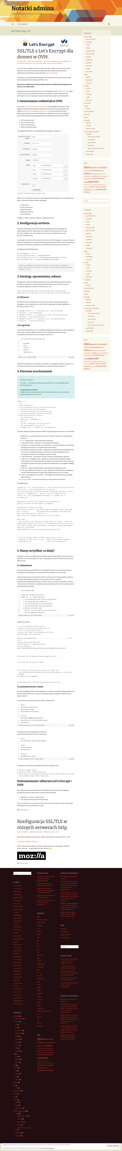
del (94, 170)
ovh (40, 63)
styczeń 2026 (17, 886)
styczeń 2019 (17, 930)
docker (23, 63)
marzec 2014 (17, 992)
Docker (37, 61)
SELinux (98, 187)
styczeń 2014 (17, 995)
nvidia (87, 126)
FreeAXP (104, 174)
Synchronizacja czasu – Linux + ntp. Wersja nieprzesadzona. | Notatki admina (69, 894)
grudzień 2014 (17, 977)
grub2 (88, 176)
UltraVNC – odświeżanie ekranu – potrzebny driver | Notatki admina (69, 905)
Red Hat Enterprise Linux (95, 148)
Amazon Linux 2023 (93, 136)
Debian (91, 170)
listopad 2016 (17, 950)
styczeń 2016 (17, 962)
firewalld (100, 174)
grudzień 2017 (17, 936)
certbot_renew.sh (23, 615)
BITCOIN (97, 168)
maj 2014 (15, 986)
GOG (87, 108)
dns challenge (64, 61)
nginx (40, 832)
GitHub (34, 357)
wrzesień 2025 (17, 888)
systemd (52, 63)
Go (86, 91)
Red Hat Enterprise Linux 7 (100, 184)
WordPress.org (65, 937)
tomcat (88, 66)
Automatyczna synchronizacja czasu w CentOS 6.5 (69, 898)
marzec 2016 (17, 959)
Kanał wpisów (64, 932)
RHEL (91, 187)
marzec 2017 (17, 947)
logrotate (86, 178)
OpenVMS (88, 151)
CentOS (103, 167)
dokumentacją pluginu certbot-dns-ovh (37, 111)
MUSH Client (89, 54)
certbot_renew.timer (24, 759)
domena (28, 63)
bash (87, 88)
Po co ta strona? (22, 24)
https (47, 832)
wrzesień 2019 (17, 918)
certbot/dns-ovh (63, 91)
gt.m (87, 77)
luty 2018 (15, 933)
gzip (92, 176)
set (101, 187)
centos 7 (86, 170)
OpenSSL (52, 832)
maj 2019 (15, 924)
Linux (40, 61)
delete (97, 170)
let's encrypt (34, 63)
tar (90, 189)
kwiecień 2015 (17, 968)
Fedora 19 (93, 174)
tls (56, 63)
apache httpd (35, 832)
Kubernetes (89, 51)
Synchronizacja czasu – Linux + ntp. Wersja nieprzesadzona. (69, 887)
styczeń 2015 (17, 974)
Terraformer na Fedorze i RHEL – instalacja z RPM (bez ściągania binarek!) (45, 878)
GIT (87, 45)
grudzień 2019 (17, 915)
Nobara (90, 145)
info (12, 24)
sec (85, 117)
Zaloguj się (64, 929)
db (84, 74)
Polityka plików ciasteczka (47, 1148)
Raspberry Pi (89, 129)
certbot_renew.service (24, 725)
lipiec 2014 (16, 980)
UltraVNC (99, 189)
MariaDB (88, 80)
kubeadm (102, 176)
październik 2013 (18, 1001)
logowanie (106, 176)
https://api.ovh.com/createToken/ (35, 106)
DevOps (31, 61)
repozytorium (87, 187)
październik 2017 (18, 939)
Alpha (87, 123)
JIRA (87, 48)
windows (87, 192)
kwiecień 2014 (17, 989)
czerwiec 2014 (17, 983)
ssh (103, 187)
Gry (85, 106)
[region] (46, 346)
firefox (97, 174)
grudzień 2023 (17, 894)
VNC (87, 68)
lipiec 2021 (16, 903)
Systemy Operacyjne (90, 131)
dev (85, 86)
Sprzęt (86, 120)
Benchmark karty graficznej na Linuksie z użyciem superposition (45, 902)
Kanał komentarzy (66, 934)
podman (44, 63)
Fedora (90, 139)
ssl (48, 63)
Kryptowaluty (88, 111)
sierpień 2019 (17, 921)
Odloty (86, 114)
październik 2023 (18, 897)
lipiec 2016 (16, 953)
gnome (85, 176)
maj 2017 (15, 942)
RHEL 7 (94, 187)
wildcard (59, 63)
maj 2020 (15, 912)
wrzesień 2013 (17, 1004)
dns (58, 61)
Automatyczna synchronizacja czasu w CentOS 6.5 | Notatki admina (69, 883)
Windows (88, 154)
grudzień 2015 (17, 965)
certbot (47, 61)
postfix (88, 63)
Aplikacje (86, 36)
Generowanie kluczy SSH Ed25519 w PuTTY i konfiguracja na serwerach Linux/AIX (46, 890)
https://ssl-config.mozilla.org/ (27, 841)
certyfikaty (54, 61)
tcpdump (93, 189)
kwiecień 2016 (17, 956)
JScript (88, 94)
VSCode (88, 71)
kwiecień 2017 (17, 945)
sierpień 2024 (17, 891)
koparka (98, 176)
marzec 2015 (17, 971)
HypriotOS (91, 142)
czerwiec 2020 (17, 909)
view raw (71, 357)
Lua (87, 97)
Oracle (88, 83)
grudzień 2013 (17, 998)
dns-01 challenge (51, 73)
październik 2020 (18, 906)
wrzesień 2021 (17, 900)
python (88, 100)
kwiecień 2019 (17, 927)
